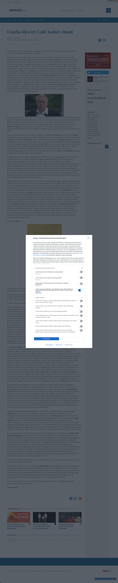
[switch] (80, 272)
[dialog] (59, 291)
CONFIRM (46, 338)
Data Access (59, 345)
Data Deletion (49, 345)
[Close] (89, 238)
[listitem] (59, 268)
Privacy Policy (68, 345)
